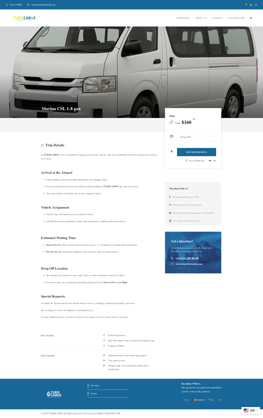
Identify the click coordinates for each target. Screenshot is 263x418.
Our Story (95, 385)
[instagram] (256, 4)
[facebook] (246, 4)
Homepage (183, 17)
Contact (217, 17)
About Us (201, 17)
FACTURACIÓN (236, 17)
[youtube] (251, 4)
